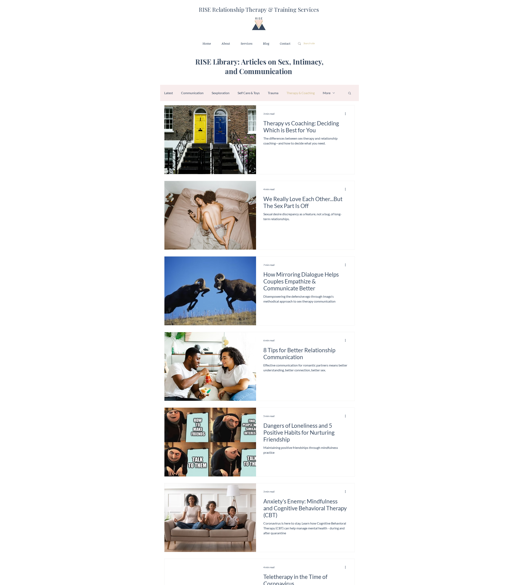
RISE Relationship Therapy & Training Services (259, 9)
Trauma (273, 93)
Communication (192, 93)
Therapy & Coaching (300, 93)
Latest (168, 93)
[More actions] (346, 113)
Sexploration (220, 93)
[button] (350, 93)
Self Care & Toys (249, 93)
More (326, 93)
